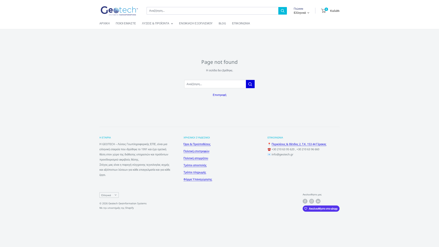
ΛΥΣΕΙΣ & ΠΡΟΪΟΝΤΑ (155, 23)
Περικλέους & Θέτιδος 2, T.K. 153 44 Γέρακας (299, 144)
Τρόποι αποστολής (195, 165)
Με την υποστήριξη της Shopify (116, 207)
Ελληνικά (106, 195)
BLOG (222, 23)
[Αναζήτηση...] (250, 84)
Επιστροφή (219, 95)
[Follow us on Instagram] (311, 201)
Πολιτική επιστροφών (196, 151)
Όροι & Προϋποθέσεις (197, 144)
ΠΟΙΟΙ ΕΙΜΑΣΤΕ (126, 23)
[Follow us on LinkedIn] (318, 201)
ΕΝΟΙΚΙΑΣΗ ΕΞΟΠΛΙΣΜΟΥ (196, 23)
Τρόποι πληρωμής (194, 172)
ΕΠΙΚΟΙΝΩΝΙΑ (241, 23)
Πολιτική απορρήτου (195, 158)
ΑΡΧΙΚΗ (104, 23)
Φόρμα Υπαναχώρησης (197, 179)
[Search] (282, 11)
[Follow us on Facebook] (305, 201)
